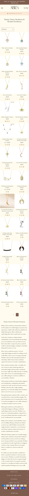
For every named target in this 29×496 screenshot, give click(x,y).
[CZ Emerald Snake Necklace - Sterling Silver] (8, 306)
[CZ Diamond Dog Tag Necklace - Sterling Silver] (23, 191)
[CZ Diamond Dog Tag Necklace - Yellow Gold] (19, 191)
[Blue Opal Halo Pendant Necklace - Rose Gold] (23, 53)
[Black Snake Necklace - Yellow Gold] (20, 284)
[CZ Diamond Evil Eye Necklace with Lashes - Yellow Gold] (5, 238)
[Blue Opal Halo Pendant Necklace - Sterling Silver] (21, 53)
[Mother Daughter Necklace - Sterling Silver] (5, 121)
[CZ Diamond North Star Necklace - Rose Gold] (7, 168)
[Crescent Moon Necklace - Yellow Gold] (21, 166)
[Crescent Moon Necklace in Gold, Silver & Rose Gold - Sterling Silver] (7, 215)
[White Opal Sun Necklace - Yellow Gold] (7, 52)
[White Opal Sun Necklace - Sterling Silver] (9, 52)
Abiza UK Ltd (14, 483)
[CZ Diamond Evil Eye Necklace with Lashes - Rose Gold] (9, 238)
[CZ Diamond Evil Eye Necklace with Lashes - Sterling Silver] (7, 238)
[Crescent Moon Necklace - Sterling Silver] (23, 166)
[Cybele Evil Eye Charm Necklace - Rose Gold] (7, 144)
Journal (14, 479)
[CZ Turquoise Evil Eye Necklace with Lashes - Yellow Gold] (19, 144)
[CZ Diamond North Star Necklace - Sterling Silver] (9, 168)
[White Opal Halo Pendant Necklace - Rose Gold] (7, 77)
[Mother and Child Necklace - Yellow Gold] (20, 237)
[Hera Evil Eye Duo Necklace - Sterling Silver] (23, 121)
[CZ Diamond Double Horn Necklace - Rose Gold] (21, 215)
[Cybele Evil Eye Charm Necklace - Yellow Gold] (5, 144)
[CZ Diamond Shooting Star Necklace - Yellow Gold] (6, 191)
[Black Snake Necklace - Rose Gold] (22, 284)
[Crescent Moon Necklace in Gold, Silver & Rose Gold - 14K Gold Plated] (5, 215)
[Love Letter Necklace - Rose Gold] (21, 99)
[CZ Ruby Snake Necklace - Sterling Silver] (22, 306)
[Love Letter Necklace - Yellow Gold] (19, 99)
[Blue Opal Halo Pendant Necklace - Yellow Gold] (19, 53)
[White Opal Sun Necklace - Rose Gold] (5, 52)
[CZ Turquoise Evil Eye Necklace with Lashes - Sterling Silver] (21, 144)
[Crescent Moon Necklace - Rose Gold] (19, 166)
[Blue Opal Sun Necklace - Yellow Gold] (21, 75)
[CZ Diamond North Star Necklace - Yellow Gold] (5, 168)
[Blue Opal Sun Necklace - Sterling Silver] (19, 75)
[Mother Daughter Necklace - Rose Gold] (7, 121)
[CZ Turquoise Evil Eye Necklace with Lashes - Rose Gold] (23, 144)
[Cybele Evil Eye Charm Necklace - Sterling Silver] (9, 144)
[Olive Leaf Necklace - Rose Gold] (9, 99)
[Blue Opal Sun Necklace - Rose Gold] (23, 75)
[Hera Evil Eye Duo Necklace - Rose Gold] (21, 121)
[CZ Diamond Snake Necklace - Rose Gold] (9, 284)
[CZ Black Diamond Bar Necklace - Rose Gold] (6, 262)
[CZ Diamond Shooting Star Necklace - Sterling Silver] (8, 191)
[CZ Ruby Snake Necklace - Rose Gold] (20, 306)
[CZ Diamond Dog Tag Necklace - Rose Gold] (21, 191)
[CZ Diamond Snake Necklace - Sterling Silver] (7, 284)
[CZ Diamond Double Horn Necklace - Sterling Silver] (23, 215)
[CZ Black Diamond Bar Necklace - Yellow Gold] (8, 262)
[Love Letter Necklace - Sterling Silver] (23, 99)
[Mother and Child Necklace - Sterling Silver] (22, 237)
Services (14, 472)
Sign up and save (14, 475)
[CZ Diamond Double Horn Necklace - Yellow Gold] (19, 215)
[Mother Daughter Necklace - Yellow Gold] (9, 121)
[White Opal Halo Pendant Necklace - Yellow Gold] (5, 77)
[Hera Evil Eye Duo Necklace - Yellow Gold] (19, 121)
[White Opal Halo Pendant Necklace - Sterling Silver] (9, 77)
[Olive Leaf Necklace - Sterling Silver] (7, 99)
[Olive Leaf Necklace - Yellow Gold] (5, 99)
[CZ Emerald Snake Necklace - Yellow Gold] (6, 306)
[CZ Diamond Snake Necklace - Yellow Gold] (5, 284)
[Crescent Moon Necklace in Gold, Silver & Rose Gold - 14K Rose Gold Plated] (9, 215)
